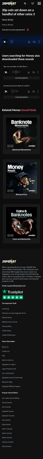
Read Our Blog (7, 382)
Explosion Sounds (8, 416)
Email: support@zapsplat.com (14, 285)
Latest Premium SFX (9, 369)
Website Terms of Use (9, 322)
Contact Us (6, 351)
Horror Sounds (7, 429)
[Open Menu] (39, 3)
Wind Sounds (6, 446)
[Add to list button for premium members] (34, 41)
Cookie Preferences (8, 335)
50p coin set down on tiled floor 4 (15, 66)
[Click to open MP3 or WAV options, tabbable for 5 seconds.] (29, 41)
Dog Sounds (6, 424)
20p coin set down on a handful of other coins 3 (18, 12)
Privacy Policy (6, 326)
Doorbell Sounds (8, 411)
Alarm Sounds (7, 433)
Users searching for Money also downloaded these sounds (21, 57)
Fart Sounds (6, 420)
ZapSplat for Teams (9, 364)
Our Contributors (8, 373)
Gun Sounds (6, 407)
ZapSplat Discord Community (12, 378)
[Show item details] (39, 41)
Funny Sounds (7, 403)
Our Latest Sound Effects (10, 398)
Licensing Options (21, 78)
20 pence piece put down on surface (16, 86)
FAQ (3, 356)
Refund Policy (7, 318)
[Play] (4, 41)
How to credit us (7, 360)
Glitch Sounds (7, 438)
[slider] (17, 41)
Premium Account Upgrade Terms (14, 313)
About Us (5, 347)
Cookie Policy (6, 331)
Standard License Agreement (13, 30)
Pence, (4, 19)
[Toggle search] (25, 3)
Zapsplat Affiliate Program (11, 386)
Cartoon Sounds (7, 442)
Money (10, 19)
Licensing (5, 309)
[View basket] (32, 3)
